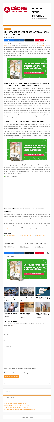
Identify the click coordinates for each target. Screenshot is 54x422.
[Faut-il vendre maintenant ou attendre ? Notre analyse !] (11, 296)
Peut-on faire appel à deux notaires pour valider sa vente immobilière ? (27, 315)
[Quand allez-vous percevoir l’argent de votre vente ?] (11, 311)
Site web (6, 340)
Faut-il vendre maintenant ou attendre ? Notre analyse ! (16, 401)
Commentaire (8, 346)
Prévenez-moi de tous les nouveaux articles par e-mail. (18, 373)
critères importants (37, 43)
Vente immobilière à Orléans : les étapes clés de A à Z (16, 403)
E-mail (6, 335)
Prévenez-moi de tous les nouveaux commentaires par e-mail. (20, 368)
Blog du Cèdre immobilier (38, 12)
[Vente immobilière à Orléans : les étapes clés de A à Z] (27, 296)
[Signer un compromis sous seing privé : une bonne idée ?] (42, 295)
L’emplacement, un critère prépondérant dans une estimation (40, 245)
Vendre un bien (7, 29)
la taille (42, 45)
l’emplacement (7, 45)
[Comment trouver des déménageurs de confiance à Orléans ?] (42, 311)
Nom (5, 329)
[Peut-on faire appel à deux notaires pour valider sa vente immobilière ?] (27, 311)
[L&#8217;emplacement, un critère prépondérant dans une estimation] (42, 239)
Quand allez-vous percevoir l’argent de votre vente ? (16, 407)
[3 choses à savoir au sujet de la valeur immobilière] (27, 239)
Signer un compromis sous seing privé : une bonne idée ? (16, 405)
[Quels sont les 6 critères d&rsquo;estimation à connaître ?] (11, 239)
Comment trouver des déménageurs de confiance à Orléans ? (42, 314)
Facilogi (31, 417)
